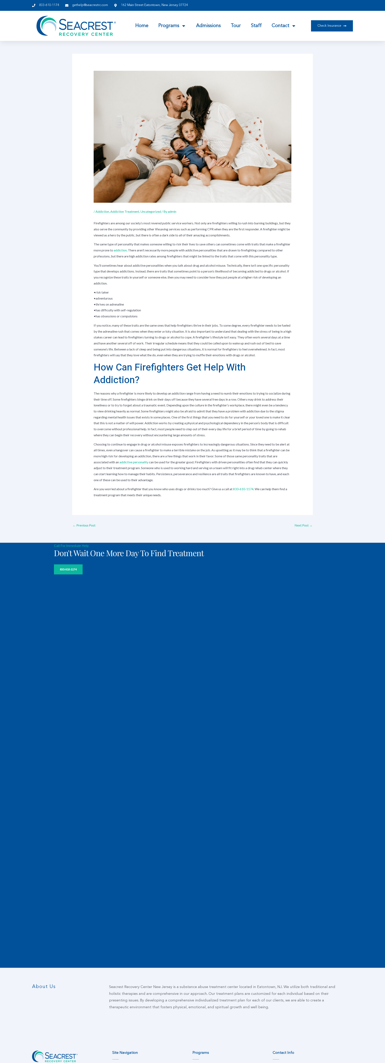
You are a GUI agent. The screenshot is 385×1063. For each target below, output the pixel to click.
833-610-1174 (243, 489)
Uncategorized (150, 211)
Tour (236, 25)
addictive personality (134, 462)
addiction (120, 250)
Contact (280, 25)
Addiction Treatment (124, 211)
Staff (256, 25)
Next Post (303, 525)
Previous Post (84, 525)
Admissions (208, 25)
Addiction (102, 211)
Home (141, 25)
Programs (168, 25)
